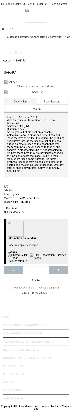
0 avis (25, 292)
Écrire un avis (39, 292)
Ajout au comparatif (49, 287)
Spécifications (52, 101)
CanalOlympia (12, 194)
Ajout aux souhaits (22, 287)
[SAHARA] (36, 82)
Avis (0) (36, 108)
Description (20, 101)
